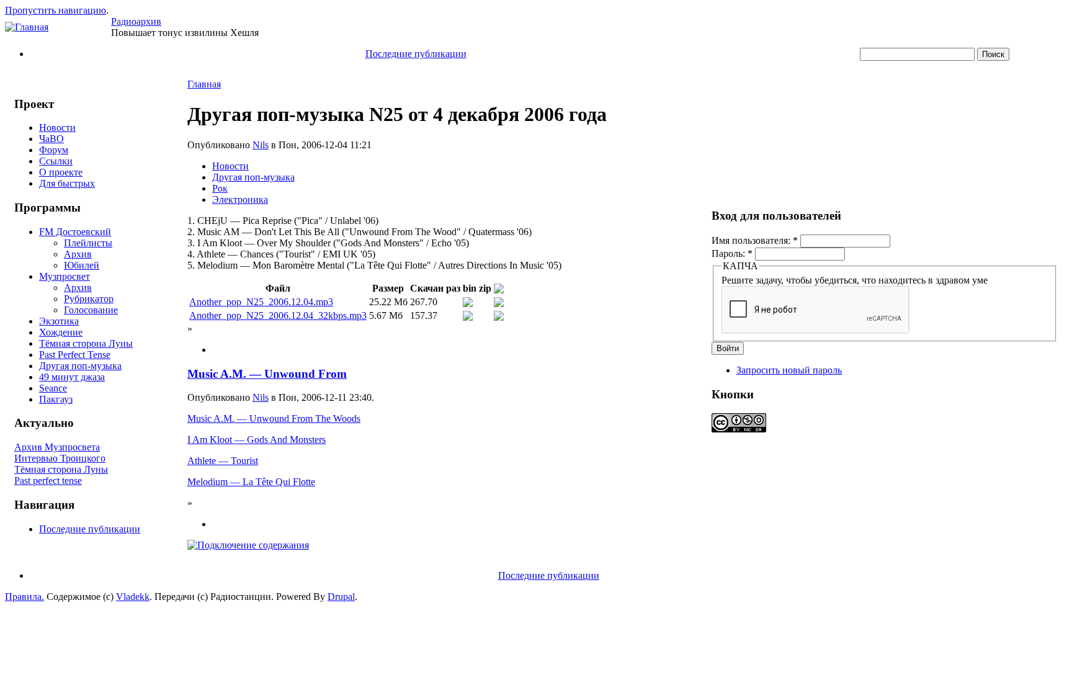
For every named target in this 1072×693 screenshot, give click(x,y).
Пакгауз (56, 399)
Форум (53, 150)
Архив (78, 254)
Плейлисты (88, 243)
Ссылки (56, 161)
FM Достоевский (75, 231)
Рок (220, 188)
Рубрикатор (89, 298)
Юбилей (81, 265)
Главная (204, 84)
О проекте (61, 172)
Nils (260, 145)
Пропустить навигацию (55, 10)
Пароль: (732, 253)
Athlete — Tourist (222, 460)
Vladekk (133, 596)
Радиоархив (136, 21)
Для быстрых (67, 183)
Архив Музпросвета (57, 447)
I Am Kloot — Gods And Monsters (256, 439)
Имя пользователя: (755, 240)
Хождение (61, 332)
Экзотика (59, 321)
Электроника (240, 199)
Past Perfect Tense (74, 354)
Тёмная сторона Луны (86, 343)
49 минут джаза (72, 377)
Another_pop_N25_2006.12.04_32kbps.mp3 (278, 315)
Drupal (341, 596)
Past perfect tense (48, 480)
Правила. (24, 596)
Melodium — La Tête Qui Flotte (251, 481)
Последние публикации (416, 53)
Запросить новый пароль (789, 370)
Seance (53, 388)
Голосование (91, 310)
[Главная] (26, 27)
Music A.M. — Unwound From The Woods (273, 418)
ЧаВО (51, 138)
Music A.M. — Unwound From (267, 373)
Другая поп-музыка (80, 365)
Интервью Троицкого (59, 458)
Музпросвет (64, 276)
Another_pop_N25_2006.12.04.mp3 (261, 302)
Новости (57, 127)
